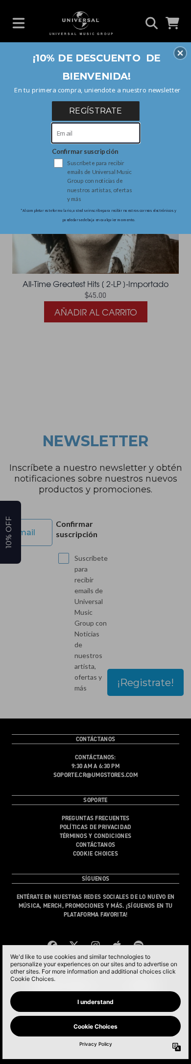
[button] (180, 53)
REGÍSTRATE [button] (95, 110)
